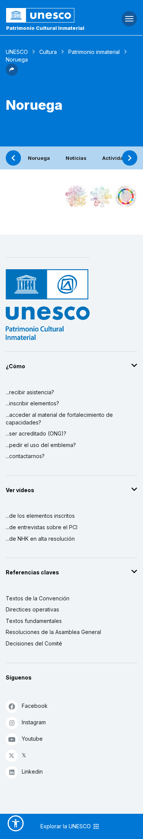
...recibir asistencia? (30, 392)
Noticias (76, 158)
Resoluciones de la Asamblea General (53, 632)
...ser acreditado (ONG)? (36, 433)
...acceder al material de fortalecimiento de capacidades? (59, 418)
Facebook (35, 705)
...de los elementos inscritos (40, 515)
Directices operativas (32, 609)
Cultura (48, 52)
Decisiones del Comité (34, 643)
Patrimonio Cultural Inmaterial (45, 28)
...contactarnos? (25, 456)
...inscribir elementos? (32, 403)
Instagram (34, 722)
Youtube (32, 738)
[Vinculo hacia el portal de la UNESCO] (48, 15)
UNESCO (17, 52)
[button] (12, 73)
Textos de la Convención (37, 598)
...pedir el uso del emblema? (41, 445)
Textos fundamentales (34, 621)
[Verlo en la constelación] (76, 196)
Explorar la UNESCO (66, 826)
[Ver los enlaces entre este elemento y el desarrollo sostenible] (125, 196)
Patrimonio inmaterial (94, 52)
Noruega (39, 158)
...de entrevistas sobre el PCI (41, 527)
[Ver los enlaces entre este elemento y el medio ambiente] (101, 196)
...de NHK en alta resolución (40, 538)
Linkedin (32, 771)
